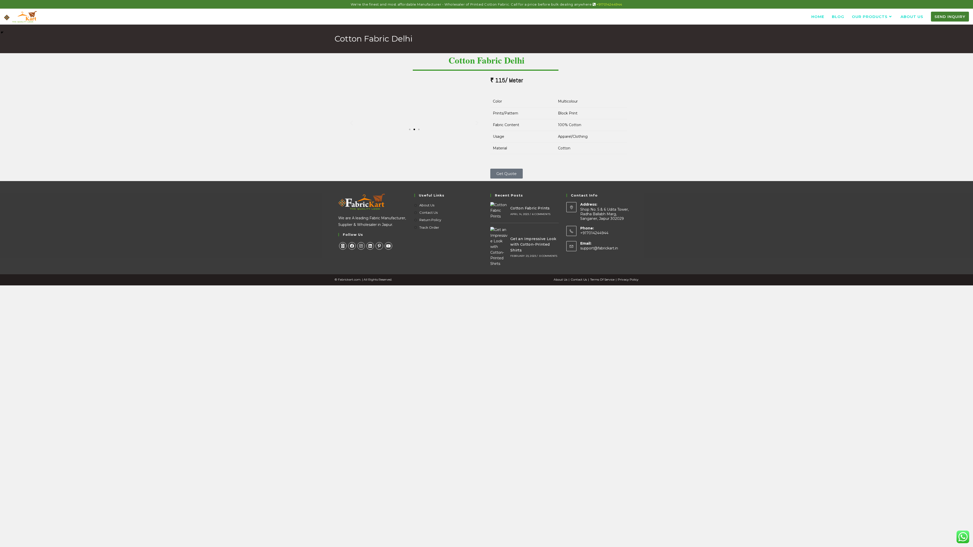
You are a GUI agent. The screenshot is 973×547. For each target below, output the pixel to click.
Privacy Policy (628, 279)
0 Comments (548, 256)
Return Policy (430, 220)
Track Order (429, 227)
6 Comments (541, 214)
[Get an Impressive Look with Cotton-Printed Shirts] (499, 247)
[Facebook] (352, 246)
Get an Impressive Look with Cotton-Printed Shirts (533, 244)
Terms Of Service (602, 279)
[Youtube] (388, 246)
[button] (351, 123)
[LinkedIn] (370, 246)
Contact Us (428, 212)
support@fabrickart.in (599, 248)
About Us (426, 205)
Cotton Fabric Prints (530, 208)
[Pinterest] (379, 246)
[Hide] (2, 32)
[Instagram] (361, 246)
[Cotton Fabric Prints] (499, 210)
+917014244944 (609, 4)
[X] (343, 246)
